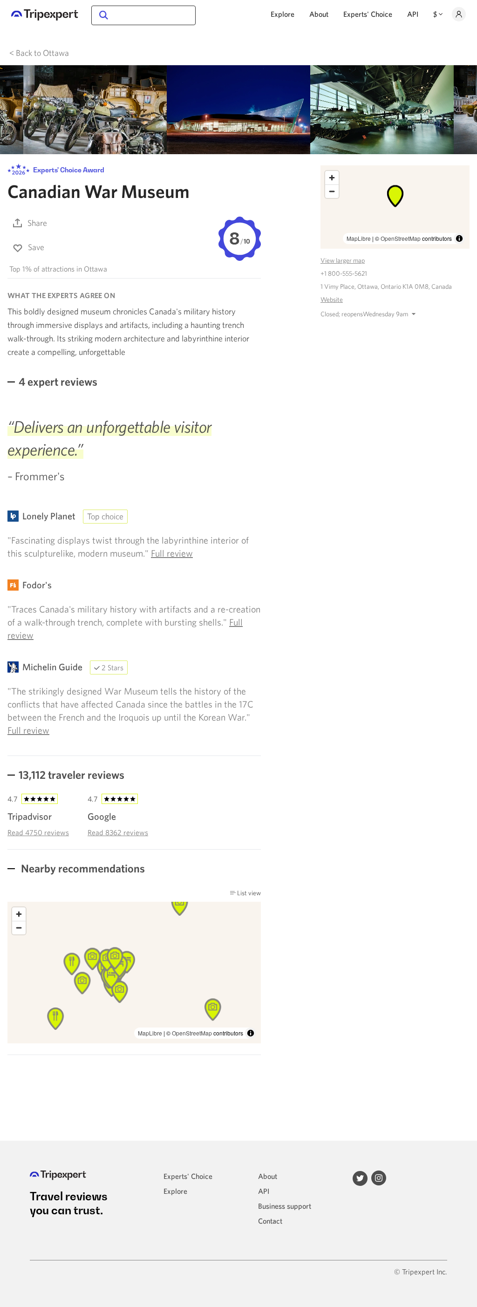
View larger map (342, 260)
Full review (172, 553)
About (318, 14)
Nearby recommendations (82, 868)
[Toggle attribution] (250, 1033)
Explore (282, 14)
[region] (395, 207)
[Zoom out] (19, 927)
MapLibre (150, 1033)
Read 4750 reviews (38, 832)
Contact (270, 1221)
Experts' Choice (367, 14)
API (412, 14)
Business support (284, 1206)
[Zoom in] (19, 914)
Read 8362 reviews (118, 832)
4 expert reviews (58, 381)
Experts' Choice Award (68, 170)
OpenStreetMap (192, 1033)
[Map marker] (55, 1018)
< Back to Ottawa (39, 53)
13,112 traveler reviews (71, 774)
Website (331, 299)
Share (37, 223)
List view (248, 893)
